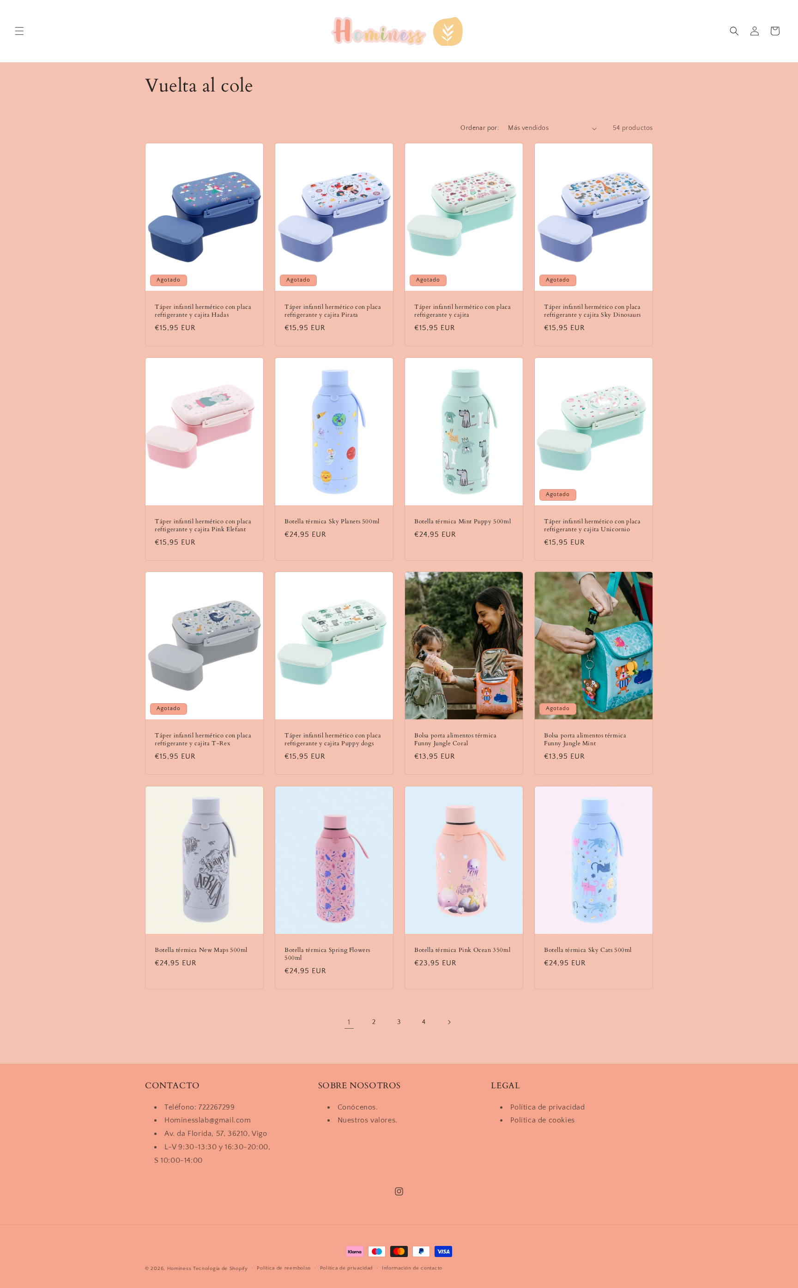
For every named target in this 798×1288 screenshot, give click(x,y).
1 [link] (349, 1022)
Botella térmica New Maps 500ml (201, 950)
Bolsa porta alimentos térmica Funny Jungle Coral (455, 740)
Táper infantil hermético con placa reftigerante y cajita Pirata (332, 311)
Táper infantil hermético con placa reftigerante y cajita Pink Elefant (203, 525)
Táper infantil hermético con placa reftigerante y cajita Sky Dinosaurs (592, 311)
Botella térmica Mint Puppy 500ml (462, 521)
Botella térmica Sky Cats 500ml (588, 950)
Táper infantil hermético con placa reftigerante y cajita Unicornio (592, 525)
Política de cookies (542, 1120)
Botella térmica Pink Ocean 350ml (462, 950)
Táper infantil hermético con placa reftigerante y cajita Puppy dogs (332, 740)
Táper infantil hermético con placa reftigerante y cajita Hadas (203, 311)
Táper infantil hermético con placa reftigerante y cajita (462, 311)
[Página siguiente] (449, 1022)
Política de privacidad (547, 1107)
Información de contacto (412, 1268)
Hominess (179, 1268)
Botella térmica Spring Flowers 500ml (327, 954)
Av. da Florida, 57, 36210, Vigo (215, 1133)
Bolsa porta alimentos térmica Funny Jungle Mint (585, 740)
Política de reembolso (284, 1268)
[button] (19, 31)
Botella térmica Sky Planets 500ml (332, 521)
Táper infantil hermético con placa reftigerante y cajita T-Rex (203, 740)
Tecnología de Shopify (220, 1268)
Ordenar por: (479, 128)
